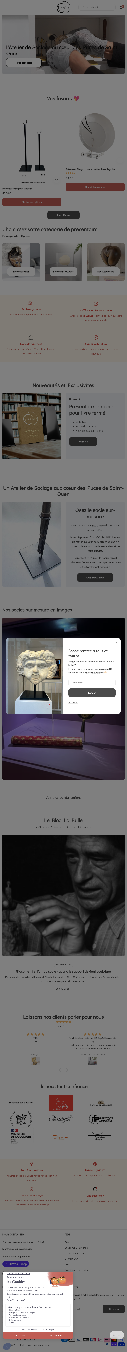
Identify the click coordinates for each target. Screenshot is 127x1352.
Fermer (92, 692)
